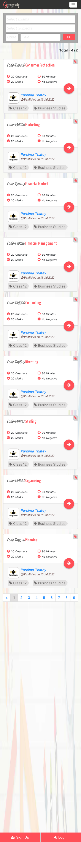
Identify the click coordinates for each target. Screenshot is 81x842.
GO (69, 37)
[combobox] (40, 19)
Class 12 (20, 108)
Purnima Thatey (33, 95)
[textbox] (41, 19)
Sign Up (22, 837)
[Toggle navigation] (73, 5)
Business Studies (51, 108)
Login (62, 837)
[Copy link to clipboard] (75, 61)
